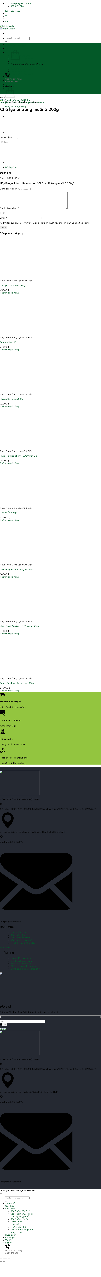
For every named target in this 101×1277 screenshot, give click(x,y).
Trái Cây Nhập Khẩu (20, 61)
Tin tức (8, 1240)
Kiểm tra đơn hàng (12, 11)
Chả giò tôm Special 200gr (13, 285)
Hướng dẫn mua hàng (21, 958)
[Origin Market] (7, 27)
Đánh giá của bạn (9, 188)
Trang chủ (10, 44)
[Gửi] (6, 41)
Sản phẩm (10, 52)
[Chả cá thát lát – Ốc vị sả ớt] (11, 132)
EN (6, 21)
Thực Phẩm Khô (18, 71)
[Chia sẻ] (6, 1258)
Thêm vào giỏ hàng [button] (9, 292)
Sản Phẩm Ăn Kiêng (20, 937)
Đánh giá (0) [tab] (11, 167)
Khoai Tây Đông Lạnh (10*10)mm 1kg (18, 455)
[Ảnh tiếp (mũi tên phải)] (4, 1261)
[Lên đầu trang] (1, 1193)
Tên (2, 212)
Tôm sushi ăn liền (8, 342)
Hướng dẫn (10, 80)
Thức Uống (16, 69)
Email (3, 217)
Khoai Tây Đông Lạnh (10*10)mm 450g (19, 626)
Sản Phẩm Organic (20, 935)
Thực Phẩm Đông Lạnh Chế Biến (27, 102)
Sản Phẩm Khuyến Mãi (22, 58)
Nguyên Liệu (16, 76)
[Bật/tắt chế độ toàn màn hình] (4, 1258)
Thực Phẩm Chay (19, 932)
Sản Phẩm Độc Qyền (21, 55)
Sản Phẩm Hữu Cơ (19, 63)
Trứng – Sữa (16, 66)
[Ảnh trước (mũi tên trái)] (1, 1261)
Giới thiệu (9, 48)
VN (6, 16)
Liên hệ (8, 1242)
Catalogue (10, 84)
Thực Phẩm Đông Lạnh (22, 74)
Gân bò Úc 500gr (8, 512)
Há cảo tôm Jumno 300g (11, 399)
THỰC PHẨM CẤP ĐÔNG (23, 943)
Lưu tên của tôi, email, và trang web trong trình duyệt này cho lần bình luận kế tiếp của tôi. (46, 222)
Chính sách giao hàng (21, 961)
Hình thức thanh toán (21, 963)
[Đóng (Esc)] (9, 1258)
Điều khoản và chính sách (23, 966)
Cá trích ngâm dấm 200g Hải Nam (16, 569)
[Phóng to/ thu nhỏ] (1, 1258)
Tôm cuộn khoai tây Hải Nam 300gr (17, 683)
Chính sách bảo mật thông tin (25, 968)
